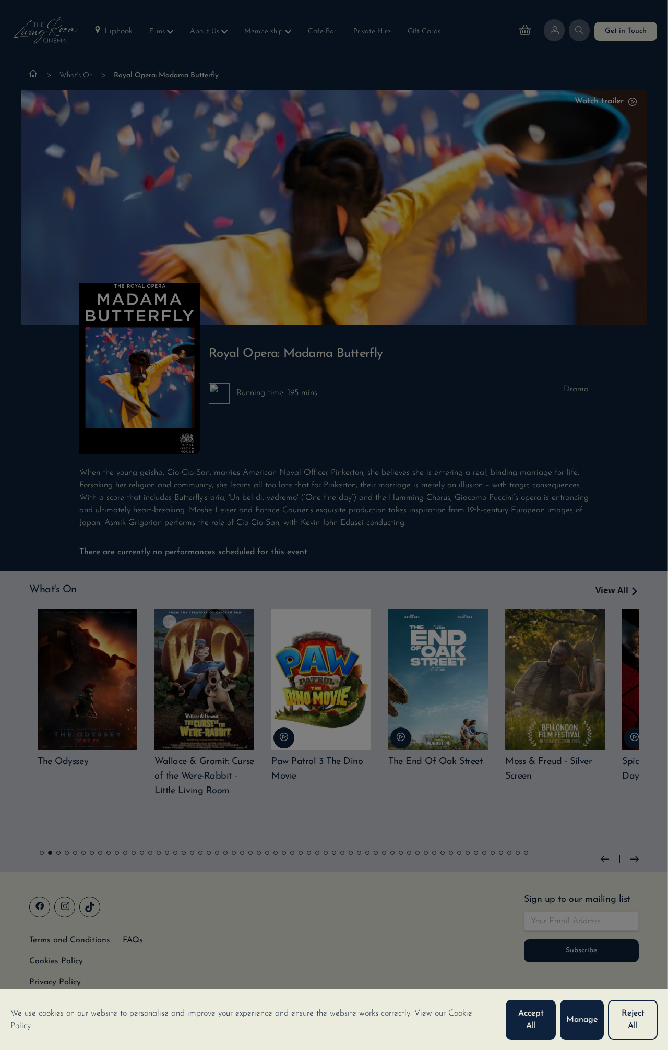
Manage (582, 1020)
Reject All (633, 1019)
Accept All (531, 1019)
